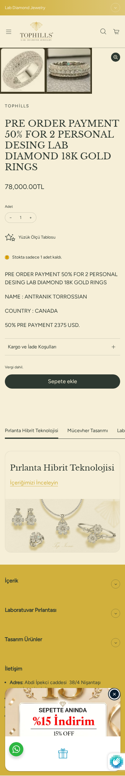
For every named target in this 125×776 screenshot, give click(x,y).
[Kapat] (114, 694)
